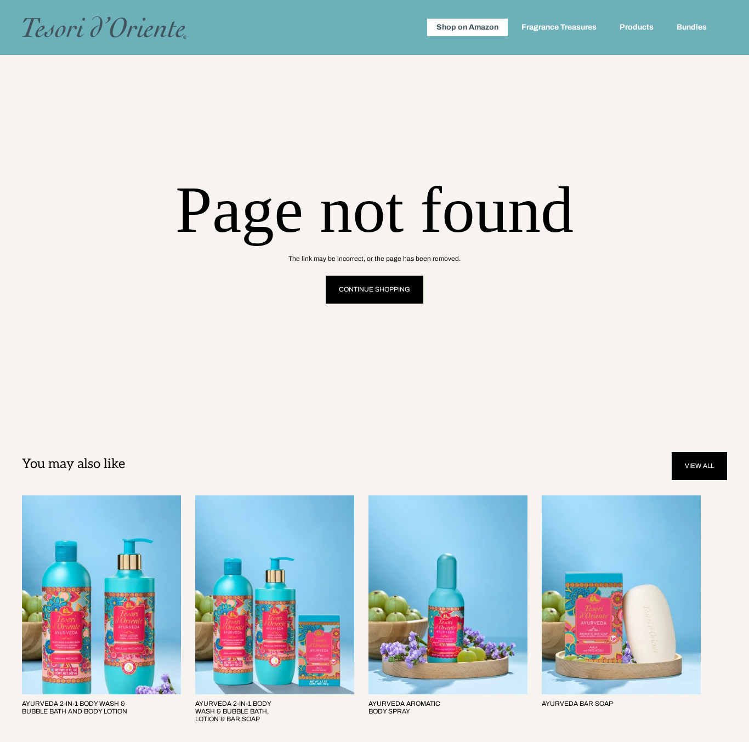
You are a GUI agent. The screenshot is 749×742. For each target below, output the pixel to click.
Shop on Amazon (467, 27)
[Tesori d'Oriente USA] (104, 27)
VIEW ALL (699, 466)
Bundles (692, 27)
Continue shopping (374, 289)
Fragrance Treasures (559, 27)
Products (637, 27)
